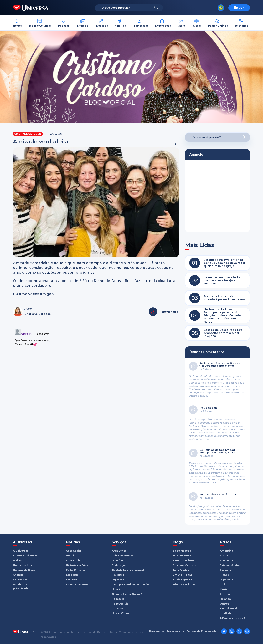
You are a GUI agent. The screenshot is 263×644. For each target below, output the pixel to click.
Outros (224, 603)
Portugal (225, 594)
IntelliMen (226, 613)
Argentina (226, 550)
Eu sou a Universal (25, 555)
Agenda (18, 574)
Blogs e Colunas (39, 25)
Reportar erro (175, 631)
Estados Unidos (230, 565)
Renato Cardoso (183, 560)
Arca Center (120, 550)
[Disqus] (96, 375)
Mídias (17, 560)
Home (17, 25)
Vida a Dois (73, 560)
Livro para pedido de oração (130, 584)
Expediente (156, 631)
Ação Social (73, 550)
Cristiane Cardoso (27, 133)
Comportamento (77, 584)
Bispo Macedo (182, 550)
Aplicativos (20, 579)
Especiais (72, 574)
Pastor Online (217, 25)
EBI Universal (228, 608)
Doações (117, 560)
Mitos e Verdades (184, 584)
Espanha (225, 570)
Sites (196, 25)
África (224, 555)
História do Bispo (24, 570)
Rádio (181, 25)
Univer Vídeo (120, 613)
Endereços (162, 25)
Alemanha (226, 560)
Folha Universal (76, 570)
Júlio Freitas (181, 570)
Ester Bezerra (182, 555)
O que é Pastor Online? (127, 594)
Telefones (241, 25)
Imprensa (118, 579)
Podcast (63, 25)
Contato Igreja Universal (128, 570)
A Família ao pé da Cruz (235, 618)
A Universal (20, 550)
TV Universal (120, 608)
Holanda (225, 598)
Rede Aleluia (120, 603)
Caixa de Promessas (125, 555)
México (224, 589)
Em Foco (71, 579)
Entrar (239, 7)
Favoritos (118, 574)
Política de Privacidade (201, 631)
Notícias (82, 25)
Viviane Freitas (182, 574)
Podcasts (118, 598)
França (224, 574)
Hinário (119, 25)
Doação (101, 25)
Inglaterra (226, 579)
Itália (223, 584)
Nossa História (22, 565)
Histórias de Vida (77, 565)
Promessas (139, 25)
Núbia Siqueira (182, 579)
